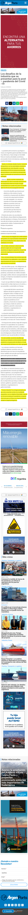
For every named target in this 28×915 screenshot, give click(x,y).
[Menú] (25, 3)
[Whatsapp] (22, 905)
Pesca (10, 640)
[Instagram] (9, 905)
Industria (3, 70)
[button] (6, 103)
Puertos (4, 560)
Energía (4, 586)
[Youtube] (16, 905)
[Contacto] (19, 905)
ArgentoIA (19, 911)
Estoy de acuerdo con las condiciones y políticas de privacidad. (13, 880)
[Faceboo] (5, 905)
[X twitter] (12, 905)
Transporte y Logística (14, 560)
